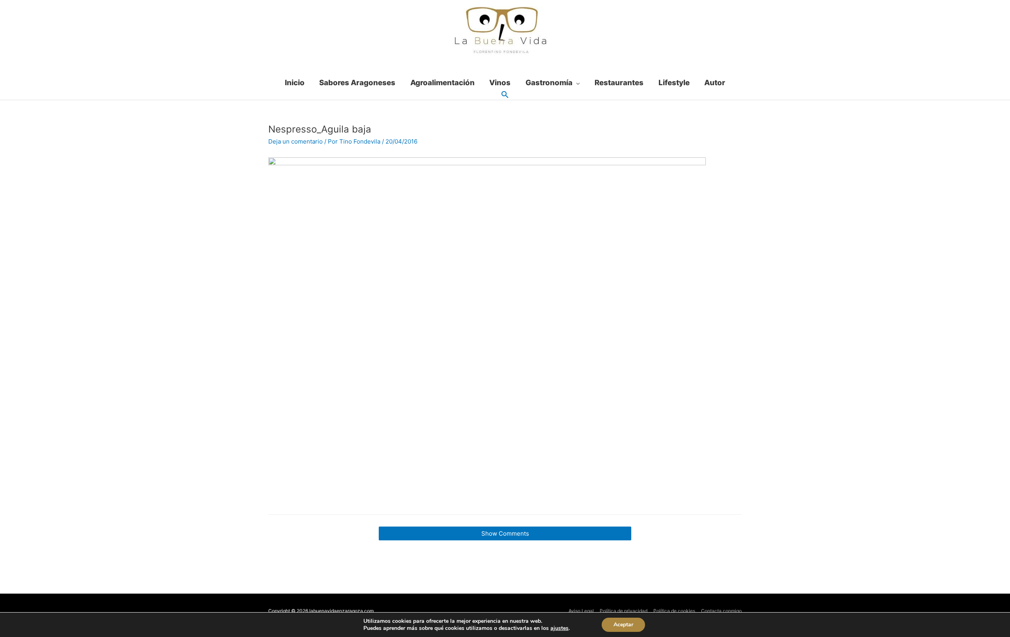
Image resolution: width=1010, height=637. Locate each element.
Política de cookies (674, 611)
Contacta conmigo (721, 611)
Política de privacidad (623, 611)
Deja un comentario (295, 141)
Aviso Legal (581, 611)
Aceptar (623, 624)
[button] (505, 95)
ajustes (559, 628)
